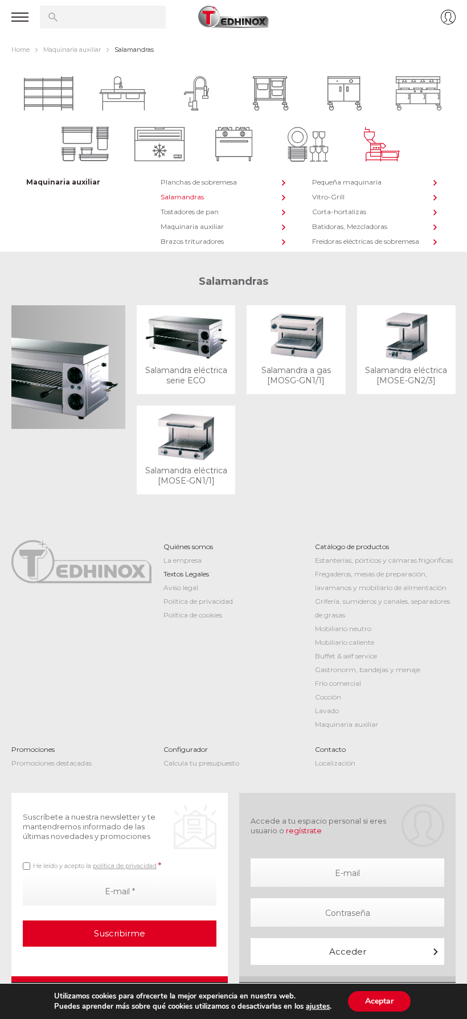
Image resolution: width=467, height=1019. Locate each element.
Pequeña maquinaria (347, 182)
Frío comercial (338, 683)
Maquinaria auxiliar (72, 50)
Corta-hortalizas (339, 211)
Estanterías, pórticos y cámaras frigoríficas (384, 560)
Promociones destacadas (51, 763)
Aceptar (379, 1001)
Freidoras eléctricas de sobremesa (365, 241)
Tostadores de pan (190, 211)
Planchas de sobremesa (199, 182)
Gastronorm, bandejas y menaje (367, 669)
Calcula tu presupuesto (201, 763)
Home (20, 50)
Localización (335, 763)
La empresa (182, 560)
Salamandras (182, 197)
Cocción (328, 697)
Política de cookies (192, 615)
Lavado (327, 710)
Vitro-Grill (328, 197)
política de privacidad (125, 866)
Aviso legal (180, 587)
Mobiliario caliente (344, 642)
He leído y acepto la (97, 865)
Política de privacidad (198, 601)
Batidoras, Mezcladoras (349, 226)
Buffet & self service (346, 656)
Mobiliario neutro (343, 628)
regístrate (304, 830)
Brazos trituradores (192, 241)
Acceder (347, 951)
